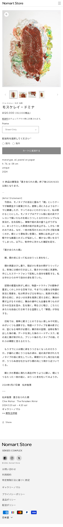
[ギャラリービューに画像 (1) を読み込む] (13, 95)
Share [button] (9, 422)
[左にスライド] (5, 94)
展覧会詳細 (11, 413)
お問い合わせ (9, 469)
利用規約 (6, 474)
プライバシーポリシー (13, 494)
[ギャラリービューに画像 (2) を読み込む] (23, 95)
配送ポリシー (9, 505)
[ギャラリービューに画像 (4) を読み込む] (42, 95)
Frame (5, 123)
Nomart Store (14, 463)
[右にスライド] (57, 94)
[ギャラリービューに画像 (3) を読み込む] (32, 95)
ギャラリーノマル (11, 487)
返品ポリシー (9, 499)
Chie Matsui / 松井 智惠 (12, 103)
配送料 (5, 119)
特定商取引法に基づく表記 (16, 480)
